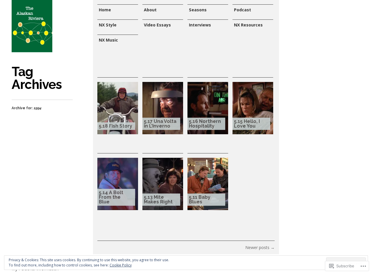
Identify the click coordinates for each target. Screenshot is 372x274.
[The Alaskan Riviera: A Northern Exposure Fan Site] (32, 26)
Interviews (200, 25)
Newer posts (260, 247)
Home (105, 9)
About (150, 9)
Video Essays (157, 25)
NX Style (108, 25)
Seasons (198, 9)
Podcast (242, 9)
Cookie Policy (121, 265)
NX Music (108, 40)
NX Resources (248, 25)
